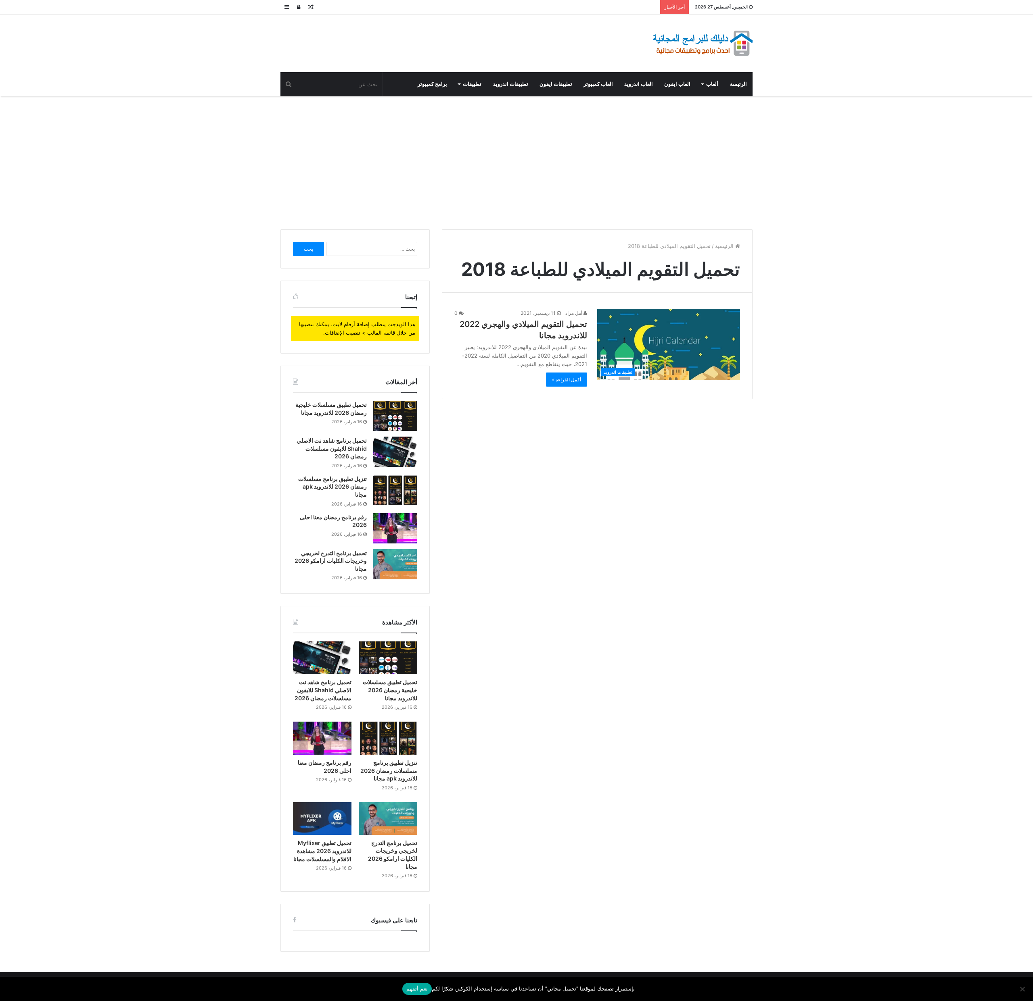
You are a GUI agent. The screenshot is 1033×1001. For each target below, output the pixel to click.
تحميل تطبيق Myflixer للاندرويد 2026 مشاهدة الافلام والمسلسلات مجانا (322, 850)
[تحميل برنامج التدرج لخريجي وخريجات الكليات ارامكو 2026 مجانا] (395, 564)
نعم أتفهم (417, 988)
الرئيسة (738, 84)
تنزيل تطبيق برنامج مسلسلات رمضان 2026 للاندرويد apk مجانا (332, 486)
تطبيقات (472, 84)
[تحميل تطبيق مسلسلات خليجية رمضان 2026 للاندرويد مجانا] (395, 416)
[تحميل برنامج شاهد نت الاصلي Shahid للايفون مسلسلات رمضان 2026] (395, 452)
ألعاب (712, 84)
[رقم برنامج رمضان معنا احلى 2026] (395, 528)
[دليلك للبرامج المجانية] (702, 43)
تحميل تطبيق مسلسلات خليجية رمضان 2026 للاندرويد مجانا (390, 689)
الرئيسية (725, 246)
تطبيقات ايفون (556, 84)
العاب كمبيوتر (598, 84)
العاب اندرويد (638, 84)
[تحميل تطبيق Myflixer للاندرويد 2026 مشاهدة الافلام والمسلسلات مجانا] (322, 818)
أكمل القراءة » (566, 380)
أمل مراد (574, 313)
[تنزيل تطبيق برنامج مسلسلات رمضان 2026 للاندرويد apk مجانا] (395, 490)
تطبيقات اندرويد (510, 84)
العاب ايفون (677, 84)
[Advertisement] (516, 160)
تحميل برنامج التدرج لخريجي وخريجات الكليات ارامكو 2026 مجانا (331, 560)
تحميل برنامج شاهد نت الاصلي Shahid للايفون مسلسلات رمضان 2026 (332, 448)
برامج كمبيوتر (432, 84)
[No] (1023, 989)
